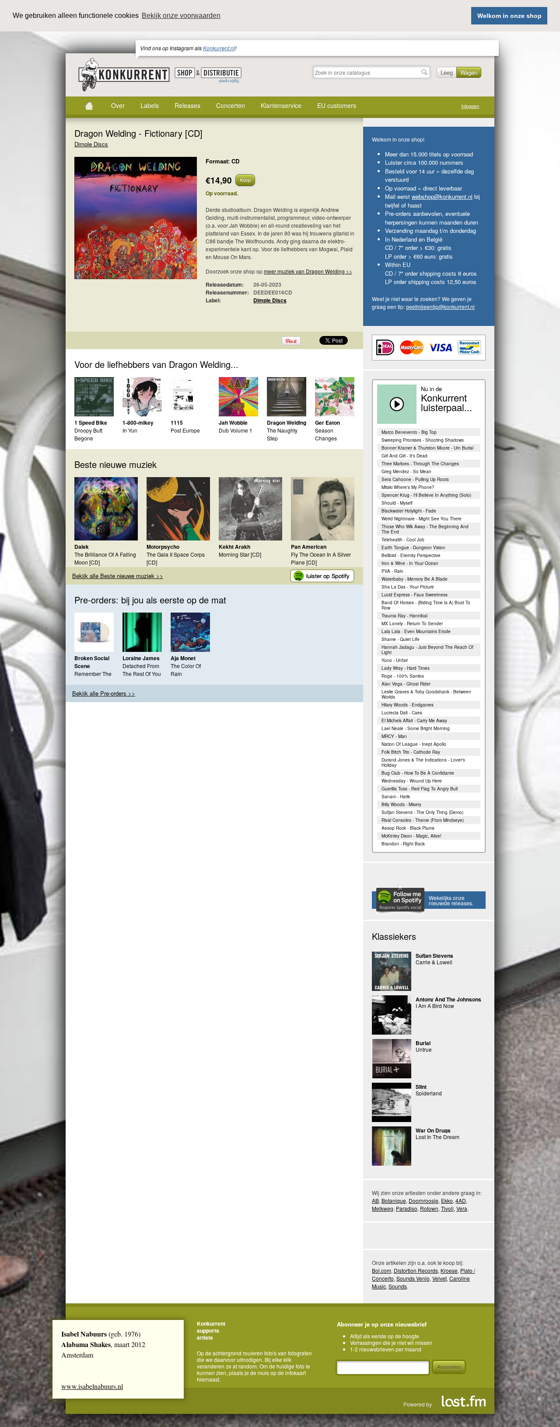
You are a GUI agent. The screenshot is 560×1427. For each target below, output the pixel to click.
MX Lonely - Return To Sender (412, 623)
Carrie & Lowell (434, 962)
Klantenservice (281, 105)
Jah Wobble (233, 422)
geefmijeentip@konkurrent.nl (440, 306)
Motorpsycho (163, 547)
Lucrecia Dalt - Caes (402, 713)
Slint (421, 1087)
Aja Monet (183, 658)
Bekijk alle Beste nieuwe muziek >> (117, 575)
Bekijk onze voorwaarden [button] (181, 15)
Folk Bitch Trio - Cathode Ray (411, 752)
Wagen (468, 72)
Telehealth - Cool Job (403, 540)
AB (375, 1200)
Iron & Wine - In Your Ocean (410, 563)
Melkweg (382, 1208)
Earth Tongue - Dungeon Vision (413, 547)
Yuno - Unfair (395, 660)
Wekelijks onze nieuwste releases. (451, 900)
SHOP (185, 72)
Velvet (439, 1278)
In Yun (129, 430)
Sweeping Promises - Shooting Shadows (423, 440)
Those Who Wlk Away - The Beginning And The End (425, 529)
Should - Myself (397, 503)
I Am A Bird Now (435, 1005)
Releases (187, 105)
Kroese (449, 1270)
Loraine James (141, 658)
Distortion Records (416, 1270)
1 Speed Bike (90, 422)
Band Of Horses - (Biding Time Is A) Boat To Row (426, 605)
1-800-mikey (138, 422)
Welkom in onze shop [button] (509, 15)
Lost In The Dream (437, 1136)
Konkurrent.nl (219, 48)
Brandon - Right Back (403, 844)
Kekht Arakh (234, 547)
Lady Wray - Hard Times (406, 668)
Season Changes (326, 434)
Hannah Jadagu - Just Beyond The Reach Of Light (427, 649)
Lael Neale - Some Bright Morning (416, 728)
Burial (423, 1043)
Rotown (429, 1208)
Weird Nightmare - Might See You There (422, 519)
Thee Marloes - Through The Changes (420, 464)
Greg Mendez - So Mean (406, 471)
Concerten (230, 105)
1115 (177, 422)
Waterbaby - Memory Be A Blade (415, 579)
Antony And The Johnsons (448, 999)
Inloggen (470, 106)
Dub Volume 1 (235, 430)
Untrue (424, 1049)
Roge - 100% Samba (403, 676)
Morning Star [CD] (240, 554)
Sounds (397, 1286)
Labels (149, 105)
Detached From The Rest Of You (141, 669)
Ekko (447, 1200)
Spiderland (429, 1093)
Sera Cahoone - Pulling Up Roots (415, 479)
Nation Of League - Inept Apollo (414, 744)
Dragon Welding (286, 422)
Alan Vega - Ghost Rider (406, 684)
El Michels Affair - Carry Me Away (414, 720)
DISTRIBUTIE (221, 75)
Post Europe (185, 430)
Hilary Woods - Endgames (408, 705)
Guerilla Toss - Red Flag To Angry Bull (420, 789)
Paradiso (406, 1208)
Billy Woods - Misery (401, 804)
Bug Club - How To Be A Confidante (418, 773)
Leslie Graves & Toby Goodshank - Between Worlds (426, 694)
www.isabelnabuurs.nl (92, 1386)
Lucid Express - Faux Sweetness (415, 595)
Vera (461, 1208)
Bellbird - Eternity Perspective (411, 555)
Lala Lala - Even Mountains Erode (416, 631)
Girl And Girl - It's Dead (404, 456)
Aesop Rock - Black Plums (408, 828)
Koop (245, 179)
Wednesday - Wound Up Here (412, 781)
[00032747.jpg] (122, 222)
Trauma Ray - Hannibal (404, 616)
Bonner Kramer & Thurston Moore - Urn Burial (427, 448)
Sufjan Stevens (434, 955)
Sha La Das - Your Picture (408, 587)
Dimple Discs (91, 144)
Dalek (81, 547)
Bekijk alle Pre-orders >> (103, 693)
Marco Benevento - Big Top (409, 432)
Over (118, 105)
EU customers (336, 105)
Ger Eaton (327, 422)
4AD (460, 1200)
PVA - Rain (392, 571)
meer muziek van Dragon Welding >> (308, 271)
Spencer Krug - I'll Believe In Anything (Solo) (426, 495)
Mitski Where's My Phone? (408, 487)
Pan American (308, 547)
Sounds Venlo (413, 1278)
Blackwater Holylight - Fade (409, 511)
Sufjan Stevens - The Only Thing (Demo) (422, 812)
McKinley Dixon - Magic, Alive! (411, 836)
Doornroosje (423, 1200)
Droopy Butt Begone (88, 434)
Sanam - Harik (396, 796)
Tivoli (447, 1208)
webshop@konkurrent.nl (442, 196)
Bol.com (381, 1270)
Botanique (394, 1200)
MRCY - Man (394, 736)
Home (88, 105)
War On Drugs (433, 1130)
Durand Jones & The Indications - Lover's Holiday (423, 762)
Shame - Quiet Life (401, 639)
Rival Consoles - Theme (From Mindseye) (423, 820)
